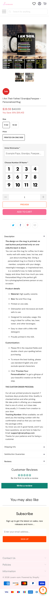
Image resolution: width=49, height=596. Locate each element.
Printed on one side (13, 137)
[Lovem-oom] (7, 3)
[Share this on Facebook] (21, 225)
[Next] (44, 46)
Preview (24, 204)
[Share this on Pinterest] (28, 225)
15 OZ (14, 125)
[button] (24, 148)
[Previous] (4, 46)
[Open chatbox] (43, 590)
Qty (4, 191)
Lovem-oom (15, 577)
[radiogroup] (24, 177)
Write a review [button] (24, 485)
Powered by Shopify (30, 577)
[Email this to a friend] (35, 225)
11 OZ (6, 125)
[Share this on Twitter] (13, 225)
